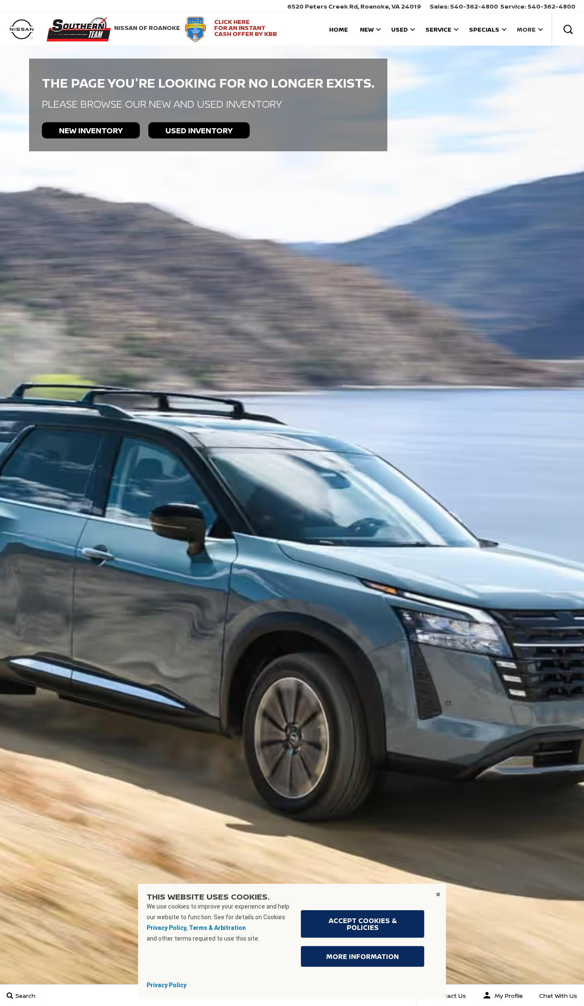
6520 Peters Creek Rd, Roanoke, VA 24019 (354, 6)
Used (399, 29)
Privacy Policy (166, 985)
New (367, 29)
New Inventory (91, 130)
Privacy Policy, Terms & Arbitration (196, 927)
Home (338, 29)
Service (438, 29)
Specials (484, 29)
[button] (568, 29)
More (526, 30)
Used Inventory (199, 130)
